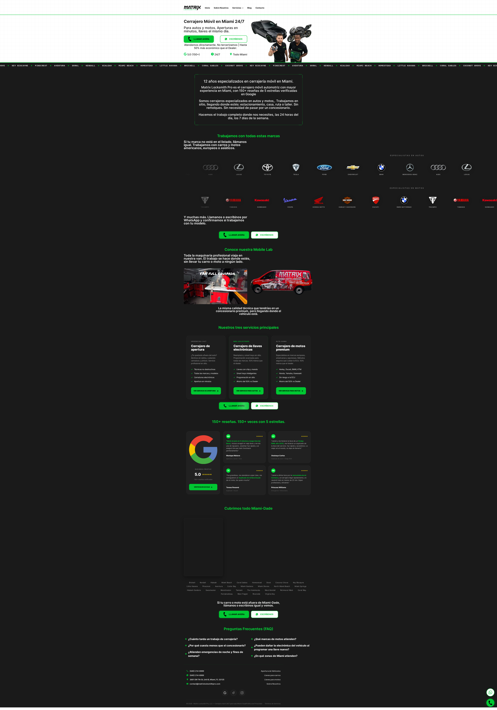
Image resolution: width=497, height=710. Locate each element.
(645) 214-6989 (197, 671)
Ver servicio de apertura (206, 391)
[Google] (225, 693)
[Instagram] (242, 693)
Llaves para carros (272, 675)
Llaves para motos (272, 679)
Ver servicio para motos (291, 391)
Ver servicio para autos (248, 391)
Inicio (207, 8)
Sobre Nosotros (221, 8)
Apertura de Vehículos (271, 671)
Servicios (236, 8)
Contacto (259, 8)
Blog (249, 8)
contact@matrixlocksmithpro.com (205, 684)
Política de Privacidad (254, 704)
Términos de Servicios (273, 704)
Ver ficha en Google (203, 487)
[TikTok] (233, 693)
